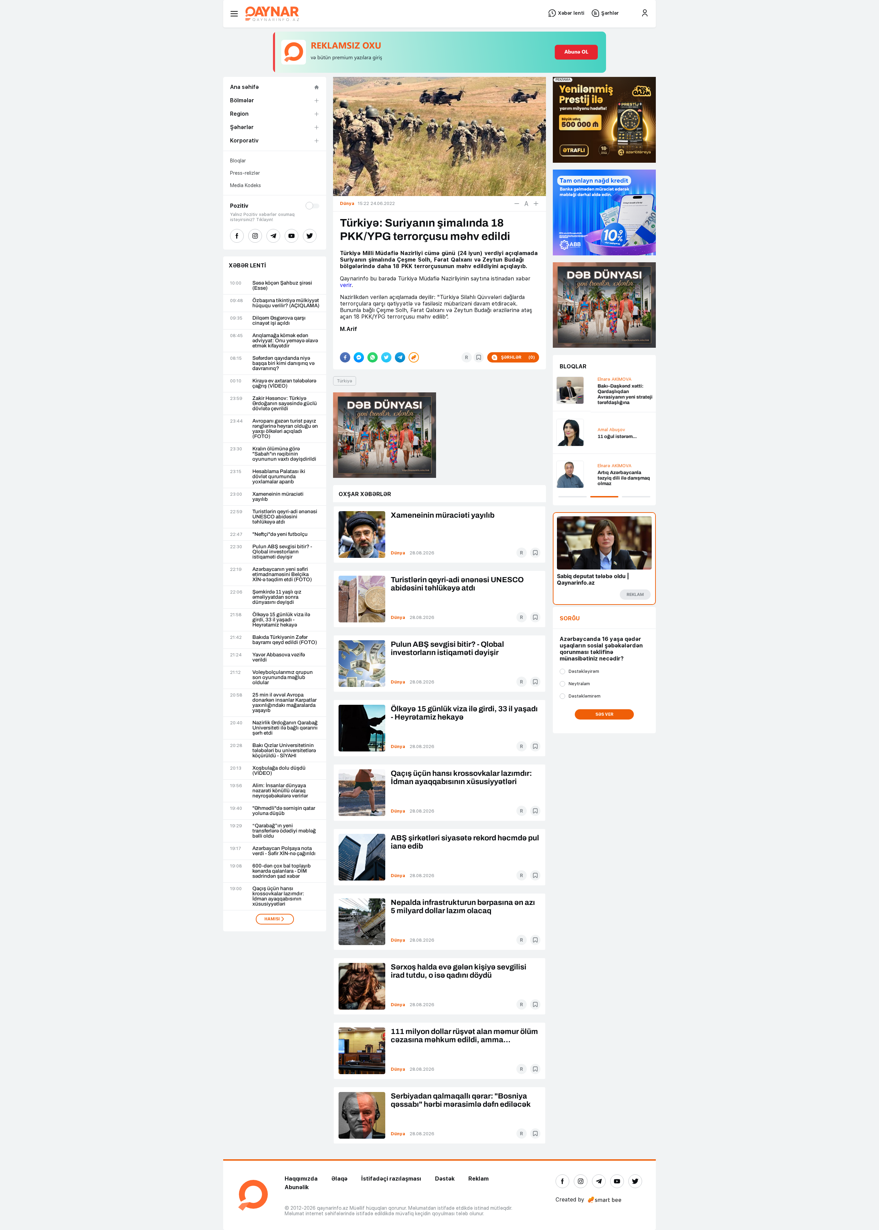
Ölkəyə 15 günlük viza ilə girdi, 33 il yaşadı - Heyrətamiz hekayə (281, 620)
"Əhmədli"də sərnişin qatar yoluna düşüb (283, 811)
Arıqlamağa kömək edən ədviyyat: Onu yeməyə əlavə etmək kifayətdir (285, 340)
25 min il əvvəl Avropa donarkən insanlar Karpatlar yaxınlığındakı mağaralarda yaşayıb (284, 702)
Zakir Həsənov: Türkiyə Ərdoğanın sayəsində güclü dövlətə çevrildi (284, 403)
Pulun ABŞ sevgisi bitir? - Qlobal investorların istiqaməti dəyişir (282, 552)
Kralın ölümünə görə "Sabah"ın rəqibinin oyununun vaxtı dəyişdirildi (284, 454)
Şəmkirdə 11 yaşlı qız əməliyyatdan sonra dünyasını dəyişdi (276, 597)
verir (346, 285)
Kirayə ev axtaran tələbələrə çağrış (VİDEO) (284, 383)
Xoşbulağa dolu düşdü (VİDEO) (279, 771)
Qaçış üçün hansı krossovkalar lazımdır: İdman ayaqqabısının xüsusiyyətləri (278, 896)
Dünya (398, 552)
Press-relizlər (245, 173)
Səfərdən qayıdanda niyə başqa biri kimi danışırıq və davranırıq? (283, 363)
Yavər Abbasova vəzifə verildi (278, 657)
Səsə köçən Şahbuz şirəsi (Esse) (282, 285)
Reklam (478, 1178)
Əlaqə (339, 1178)
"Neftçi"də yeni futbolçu (280, 534)
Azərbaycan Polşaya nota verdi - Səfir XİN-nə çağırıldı (284, 851)
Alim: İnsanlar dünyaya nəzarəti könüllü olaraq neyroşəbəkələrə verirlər (280, 790)
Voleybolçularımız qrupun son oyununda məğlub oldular (282, 677)
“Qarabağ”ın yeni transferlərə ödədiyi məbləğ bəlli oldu (284, 831)
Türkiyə (344, 380)
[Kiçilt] (517, 203)
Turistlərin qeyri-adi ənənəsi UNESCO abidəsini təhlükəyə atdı (284, 517)
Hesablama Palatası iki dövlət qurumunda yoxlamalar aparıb (278, 476)
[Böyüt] (536, 203)
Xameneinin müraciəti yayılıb (278, 497)
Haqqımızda (301, 1178)
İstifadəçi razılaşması (391, 1178)
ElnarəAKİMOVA (577, 379)
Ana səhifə (244, 87)
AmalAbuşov (573, 429)
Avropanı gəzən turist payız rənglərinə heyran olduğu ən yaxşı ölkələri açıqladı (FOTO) (285, 428)
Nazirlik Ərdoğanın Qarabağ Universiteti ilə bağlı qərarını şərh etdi (285, 728)
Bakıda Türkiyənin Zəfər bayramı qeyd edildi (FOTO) (284, 640)
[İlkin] (526, 203)
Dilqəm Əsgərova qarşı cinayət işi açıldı (279, 320)
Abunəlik (297, 1187)
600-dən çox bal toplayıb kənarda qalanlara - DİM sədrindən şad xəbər (281, 871)
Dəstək (445, 1178)
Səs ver (604, 714)
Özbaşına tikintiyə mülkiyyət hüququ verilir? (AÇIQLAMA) (285, 303)
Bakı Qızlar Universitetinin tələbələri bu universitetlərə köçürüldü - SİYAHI (284, 750)
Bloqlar (238, 160)
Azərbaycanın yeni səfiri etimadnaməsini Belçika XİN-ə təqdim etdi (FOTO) (282, 574)
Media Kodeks (245, 185)
